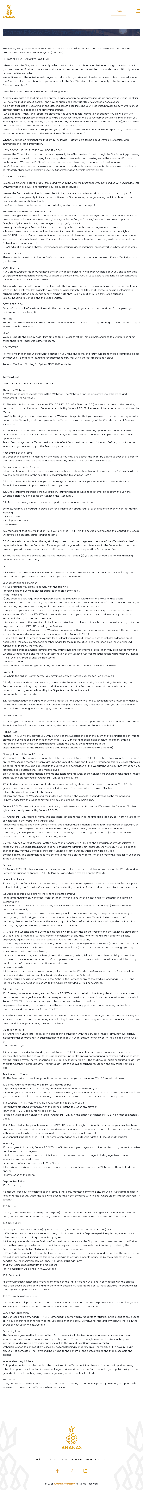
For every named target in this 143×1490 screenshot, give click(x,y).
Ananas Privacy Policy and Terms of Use (84, 1459)
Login (118, 11)
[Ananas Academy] (9, 11)
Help (38, 1459)
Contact (52, 1459)
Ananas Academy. (64, 1484)
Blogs (102, 11)
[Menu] (138, 11)
